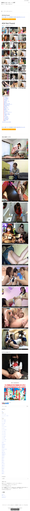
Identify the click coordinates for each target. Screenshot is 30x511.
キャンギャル (4, 429)
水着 (3, 455)
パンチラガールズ (6, 110)
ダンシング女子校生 (6, 119)
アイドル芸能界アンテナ (6, 97)
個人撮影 (3, 444)
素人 (3, 463)
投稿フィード (3, 495)
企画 (3, 442)
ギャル (3, 428)
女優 (3, 447)
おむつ (3, 423)
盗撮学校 (5, 120)
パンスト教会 (5, 115)
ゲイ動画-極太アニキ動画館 (7, 114)
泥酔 (3, 457)
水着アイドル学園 (6, 116)
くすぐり (3, 431)
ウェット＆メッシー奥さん (7, 113)
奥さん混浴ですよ (6, 111)
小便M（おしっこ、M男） (6, 101)
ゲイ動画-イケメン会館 (6, 118)
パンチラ (4, 436)
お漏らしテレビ (5, 102)
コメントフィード (4, 496)
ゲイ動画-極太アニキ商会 (6, 105)
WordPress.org (4, 497)
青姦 (3, 468)
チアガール (3, 434)
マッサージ (4, 439)
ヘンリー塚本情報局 (6, 98)
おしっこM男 (5, 100)
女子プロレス (4, 449)
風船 (3, 473)
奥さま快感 (5, 108)
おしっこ (3, 417)
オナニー (4, 421)
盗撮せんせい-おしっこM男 (7, 103)
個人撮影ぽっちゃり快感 (6, 109)
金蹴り (3, 465)
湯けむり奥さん (5, 106)
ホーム (2, 11)
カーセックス (4, 426)
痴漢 (3, 460)
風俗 (3, 470)
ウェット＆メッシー (5, 415)
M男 (2, 411)
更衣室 (3, 452)
